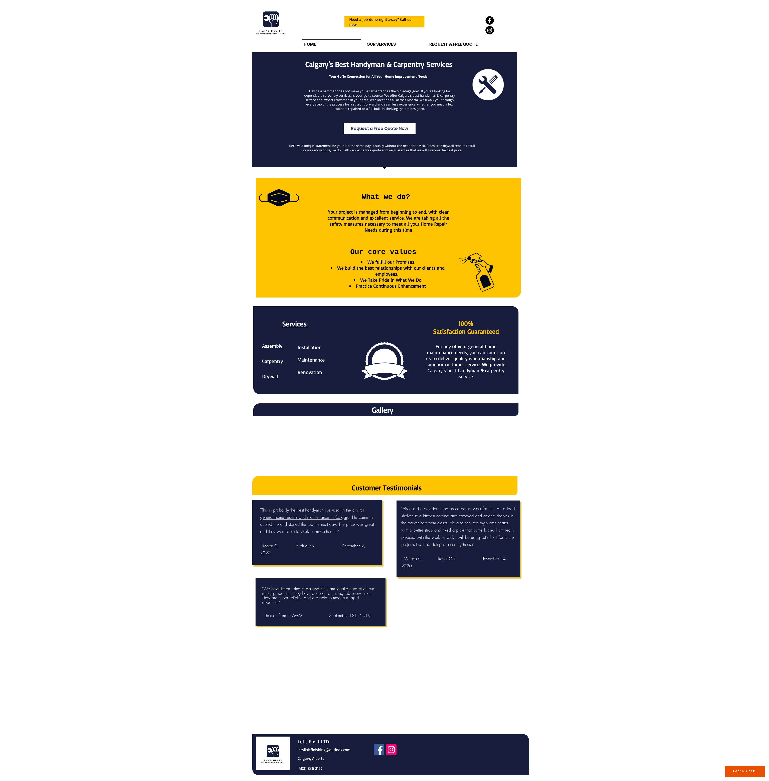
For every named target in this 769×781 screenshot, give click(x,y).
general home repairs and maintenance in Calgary (304, 517)
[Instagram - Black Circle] (489, 30)
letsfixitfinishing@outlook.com (324, 749)
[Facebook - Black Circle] (489, 20)
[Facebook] (379, 749)
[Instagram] (391, 749)
